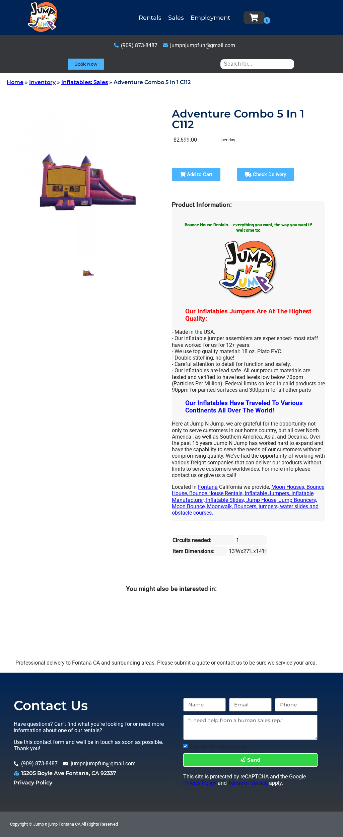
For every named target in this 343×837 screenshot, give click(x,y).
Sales (176, 17)
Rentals (150, 17)
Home (15, 82)
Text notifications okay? (219, 746)
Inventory (42, 82)
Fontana (208, 487)
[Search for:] (257, 64)
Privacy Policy (33, 782)
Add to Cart (199, 174)
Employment (210, 17)
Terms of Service (248, 783)
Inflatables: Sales (84, 82)
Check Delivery (269, 174)
